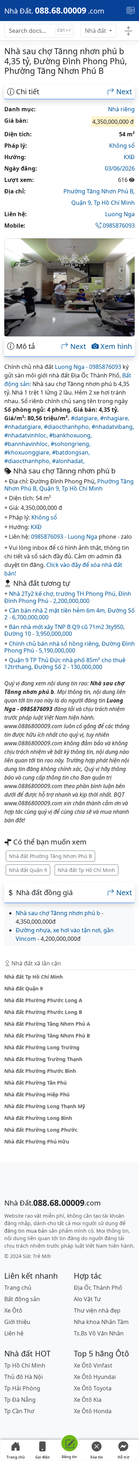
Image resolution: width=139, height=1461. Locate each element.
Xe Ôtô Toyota (93, 1388)
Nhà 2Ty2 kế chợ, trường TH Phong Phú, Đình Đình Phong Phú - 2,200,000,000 (67, 597)
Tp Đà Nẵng (20, 1400)
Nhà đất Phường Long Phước (40, 1129)
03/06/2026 (120, 168)
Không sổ (122, 145)
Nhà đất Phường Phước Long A (43, 1000)
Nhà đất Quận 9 (28, 870)
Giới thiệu (17, 1322)
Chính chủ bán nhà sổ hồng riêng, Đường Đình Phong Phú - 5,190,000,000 (69, 647)
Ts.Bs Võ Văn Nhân (99, 1333)
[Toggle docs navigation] (128, 31)
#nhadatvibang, (113, 427)
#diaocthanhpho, (68, 427)
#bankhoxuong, (70, 435)
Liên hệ (14, 1333)
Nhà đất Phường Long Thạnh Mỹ (44, 1106)
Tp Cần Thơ (19, 1411)
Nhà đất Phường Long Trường (41, 1047)
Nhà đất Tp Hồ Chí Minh (86, 870)
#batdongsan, (71, 452)
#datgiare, (85, 418)
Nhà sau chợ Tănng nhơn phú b (58, 913)
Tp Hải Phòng (22, 1388)
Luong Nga (120, 214)
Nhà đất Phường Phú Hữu (36, 1141)
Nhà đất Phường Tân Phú (35, 1082)
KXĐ (129, 157)
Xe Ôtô (13, 1310)
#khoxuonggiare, (28, 452)
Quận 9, (82, 203)
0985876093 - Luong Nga (64, 537)
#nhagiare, (114, 418)
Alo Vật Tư (87, 1299)
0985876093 (118, 225)
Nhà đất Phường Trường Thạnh (43, 1059)
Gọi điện (42, 1457)
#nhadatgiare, (24, 427)
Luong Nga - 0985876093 (88, 367)
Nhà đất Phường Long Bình (38, 1118)
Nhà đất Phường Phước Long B (43, 1012)
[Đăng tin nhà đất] (69, 1444)
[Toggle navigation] (131, 10)
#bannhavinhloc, (27, 444)
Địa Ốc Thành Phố (98, 1288)
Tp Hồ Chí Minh (114, 203)
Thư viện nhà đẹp (97, 1310)
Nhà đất (96, 31)
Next (123, 91)
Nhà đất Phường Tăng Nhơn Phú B (50, 856)
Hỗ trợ (123, 1457)
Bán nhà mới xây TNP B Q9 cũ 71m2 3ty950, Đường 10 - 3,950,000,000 (64, 630)
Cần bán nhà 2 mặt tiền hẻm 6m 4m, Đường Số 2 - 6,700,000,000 (69, 614)
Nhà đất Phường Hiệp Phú (37, 1094)
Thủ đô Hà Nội (23, 1377)
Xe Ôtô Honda (93, 1411)
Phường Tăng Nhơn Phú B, (99, 191)
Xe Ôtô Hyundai (95, 1377)
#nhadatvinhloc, (26, 435)
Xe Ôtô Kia (88, 1400)
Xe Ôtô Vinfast (93, 1365)
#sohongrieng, (71, 444)
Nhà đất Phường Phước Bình (40, 1070)
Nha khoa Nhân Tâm (101, 1322)
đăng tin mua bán (25, 1230)
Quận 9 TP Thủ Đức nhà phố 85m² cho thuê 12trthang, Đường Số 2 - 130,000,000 (64, 663)
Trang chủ (15, 1457)
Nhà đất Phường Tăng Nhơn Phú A (47, 1023)
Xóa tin (96, 1457)
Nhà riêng (121, 109)
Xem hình (115, 346)
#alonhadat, (68, 461)
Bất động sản (22, 1299)
